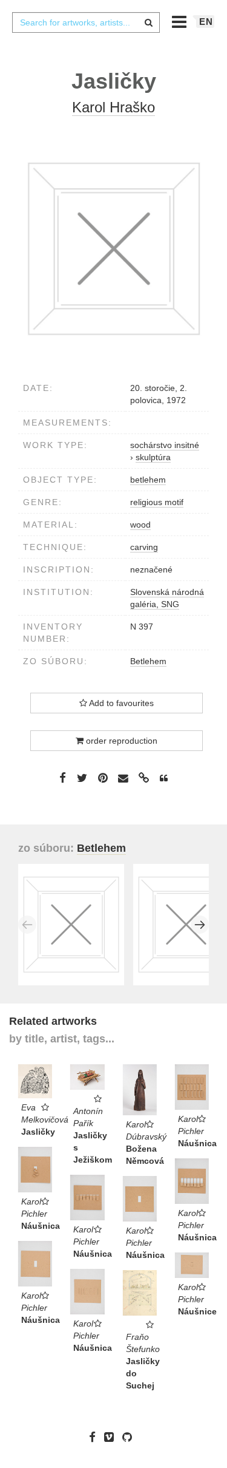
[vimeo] (112, 1437)
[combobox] (86, 22)
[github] (130, 1437)
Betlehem (148, 661)
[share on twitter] (82, 778)
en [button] (206, 21)
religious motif (156, 502)
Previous (27, 925)
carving (144, 547)
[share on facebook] (62, 778)
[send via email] (123, 778)
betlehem (148, 479)
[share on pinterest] (103, 778)
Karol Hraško (113, 107)
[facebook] (95, 1437)
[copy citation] (164, 778)
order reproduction (120, 741)
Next (200, 925)
